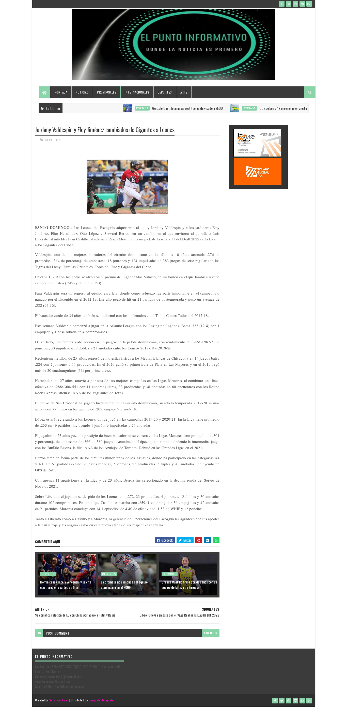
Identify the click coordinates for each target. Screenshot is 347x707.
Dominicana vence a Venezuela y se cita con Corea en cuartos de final (65, 584)
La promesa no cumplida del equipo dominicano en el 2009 (124, 584)
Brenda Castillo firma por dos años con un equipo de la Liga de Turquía (189, 584)
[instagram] (302, 4)
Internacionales (137, 92)
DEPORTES (53, 139)
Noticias (82, 92)
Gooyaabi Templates (102, 700)
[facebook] (282, 4)
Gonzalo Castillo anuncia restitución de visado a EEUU (176, 108)
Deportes (165, 92)
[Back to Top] (309, 700)
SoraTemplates (59, 700)
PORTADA (131, 108)
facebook (210, 633)
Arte (183, 92)
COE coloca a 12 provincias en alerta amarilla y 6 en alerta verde (290, 108)
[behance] (309, 4)
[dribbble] (295, 4)
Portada (61, 92)
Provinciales (106, 92)
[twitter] (288, 4)
